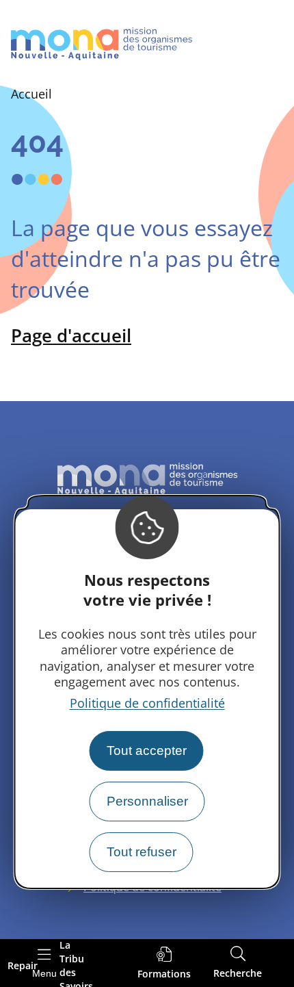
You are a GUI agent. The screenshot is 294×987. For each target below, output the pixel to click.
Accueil (31, 94)
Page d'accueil (71, 335)
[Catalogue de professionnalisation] (164, 963)
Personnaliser (147, 801)
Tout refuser (141, 852)
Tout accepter (147, 750)
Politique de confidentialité (147, 703)
